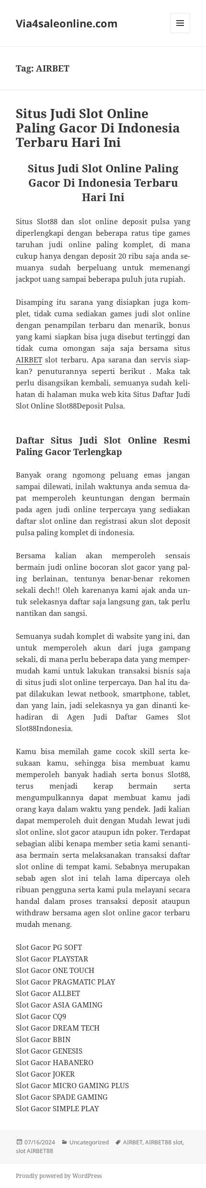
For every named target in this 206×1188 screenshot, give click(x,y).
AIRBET (29, 359)
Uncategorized (89, 1142)
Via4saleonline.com (67, 23)
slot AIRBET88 (34, 1151)
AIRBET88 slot (164, 1142)
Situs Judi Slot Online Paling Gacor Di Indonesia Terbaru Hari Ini (98, 128)
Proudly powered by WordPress (59, 1176)
